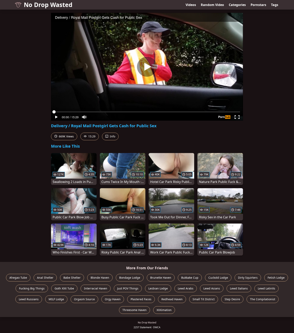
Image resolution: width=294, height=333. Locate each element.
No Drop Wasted (48, 5)
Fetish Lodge (276, 277)
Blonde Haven (100, 277)
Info (112, 136)
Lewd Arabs (185, 288)
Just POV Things (127, 288)
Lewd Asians (211, 288)
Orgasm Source (84, 299)
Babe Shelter (72, 277)
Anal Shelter (45, 277)
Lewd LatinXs (266, 288)
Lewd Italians (239, 288)
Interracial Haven (95, 288)
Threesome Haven (134, 310)
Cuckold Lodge (218, 277)
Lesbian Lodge (158, 288)
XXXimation (164, 310)
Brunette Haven (160, 277)
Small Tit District (204, 299)
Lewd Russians (29, 299)
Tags (274, 5)
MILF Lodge (56, 299)
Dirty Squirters (248, 277)
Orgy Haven (113, 299)
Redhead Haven (172, 299)
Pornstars (258, 5)
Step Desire (232, 299)
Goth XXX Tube (64, 288)
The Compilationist (262, 299)
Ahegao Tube (18, 277)
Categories (237, 5)
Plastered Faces (141, 299)
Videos (191, 5)
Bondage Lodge (129, 277)
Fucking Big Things (32, 288)
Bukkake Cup (189, 277)
